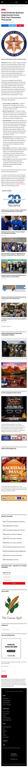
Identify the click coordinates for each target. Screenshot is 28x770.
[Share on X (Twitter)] (12, 25)
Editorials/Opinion (6, 702)
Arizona (3, 9)
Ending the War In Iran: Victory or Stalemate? (12, 534)
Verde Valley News (6, 700)
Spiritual (4, 715)
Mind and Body (6, 713)
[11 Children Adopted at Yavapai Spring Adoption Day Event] (14, 310)
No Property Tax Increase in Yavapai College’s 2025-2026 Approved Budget (13, 232)
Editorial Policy (6, 737)
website (17, 185)
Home (2, 6)
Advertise (5, 731)
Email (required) (5, 666)
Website (15, 171)
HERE (2, 490)
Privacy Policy (13, 764)
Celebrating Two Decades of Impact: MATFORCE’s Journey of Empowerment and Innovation (14, 210)
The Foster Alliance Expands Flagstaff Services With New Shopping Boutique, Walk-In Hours (13, 254)
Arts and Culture (6, 711)
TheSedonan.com (14, 755)
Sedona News (5, 698)
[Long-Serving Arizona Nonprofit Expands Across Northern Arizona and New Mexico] (14, 266)
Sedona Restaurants (7, 719)
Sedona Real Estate (7, 726)
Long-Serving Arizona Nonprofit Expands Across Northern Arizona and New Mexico (13, 276)
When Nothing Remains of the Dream (10, 525)
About (4, 733)
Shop (4, 729)
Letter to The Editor (7, 704)
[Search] (26, 2)
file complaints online (19, 184)
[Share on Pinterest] (20, 25)
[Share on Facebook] (5, 25)
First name (3, 670)
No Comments (12, 22)
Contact (4, 735)
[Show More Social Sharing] (25, 25)
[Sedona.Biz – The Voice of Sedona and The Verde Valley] (14, 2)
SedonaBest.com (14, 759)
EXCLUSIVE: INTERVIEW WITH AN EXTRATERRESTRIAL (14, 551)
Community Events (7, 717)
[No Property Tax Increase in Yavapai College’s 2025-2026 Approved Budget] (14, 223)
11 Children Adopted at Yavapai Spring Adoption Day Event (13, 319)
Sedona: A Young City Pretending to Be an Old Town (14, 521)
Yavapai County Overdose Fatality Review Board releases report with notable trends (13, 297)
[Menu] (2, 2)
